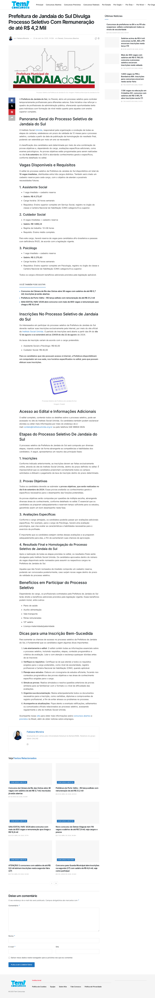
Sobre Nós (63, 987)
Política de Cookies (39, 987)
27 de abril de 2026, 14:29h (19, 874)
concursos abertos (81, 716)
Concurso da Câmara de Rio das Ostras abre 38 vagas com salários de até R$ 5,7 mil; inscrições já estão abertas (29, 791)
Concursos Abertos (53, 5)
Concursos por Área (66, 860)
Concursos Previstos (72, 5)
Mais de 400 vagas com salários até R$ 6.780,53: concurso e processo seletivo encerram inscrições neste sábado (132, 60)
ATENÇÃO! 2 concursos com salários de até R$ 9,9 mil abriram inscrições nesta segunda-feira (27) (29, 868)
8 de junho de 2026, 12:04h (66, 874)
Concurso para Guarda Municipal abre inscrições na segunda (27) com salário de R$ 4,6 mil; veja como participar (77, 868)
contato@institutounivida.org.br (38, 427)
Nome (11, 936)
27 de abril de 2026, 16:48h (66, 835)
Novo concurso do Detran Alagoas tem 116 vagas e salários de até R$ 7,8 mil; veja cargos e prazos (76, 829)
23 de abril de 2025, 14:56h (43, 38)
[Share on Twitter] (11, 106)
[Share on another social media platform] (11, 118)
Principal (39, 5)
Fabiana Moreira (23, 38)
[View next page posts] (56, 883)
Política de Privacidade (93, 987)
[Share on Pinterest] (11, 112)
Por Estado (106, 5)
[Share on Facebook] (11, 100)
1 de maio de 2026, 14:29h (18, 797)
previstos (23, 719)
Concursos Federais (91, 5)
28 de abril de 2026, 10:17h (19, 835)
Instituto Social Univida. (33, 331)
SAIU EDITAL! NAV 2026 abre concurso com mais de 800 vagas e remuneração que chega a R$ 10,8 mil (29, 829)
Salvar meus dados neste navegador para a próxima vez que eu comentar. (42, 958)
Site (57, 947)
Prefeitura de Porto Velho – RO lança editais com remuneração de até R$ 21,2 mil (58, 298)
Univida (38, 130)
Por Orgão (117, 5)
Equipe (52, 987)
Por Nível (140, 5)
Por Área (129, 5)
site (38, 716)
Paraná (60, 38)
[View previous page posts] (52, 883)
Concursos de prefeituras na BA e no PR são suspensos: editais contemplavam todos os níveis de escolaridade (126, 27)
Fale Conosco (76, 987)
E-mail (12, 947)
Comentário (14, 905)
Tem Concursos (19, 991)
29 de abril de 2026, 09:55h (67, 794)
